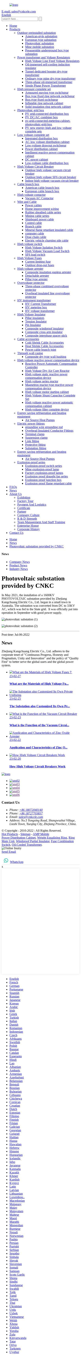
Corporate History (28, 529)
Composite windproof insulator (44, 328)
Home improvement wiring (42, 208)
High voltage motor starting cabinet (47, 392)
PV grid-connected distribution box (47, 113)
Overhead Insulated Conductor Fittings (49, 430)
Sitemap (25, 834)
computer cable (34, 233)
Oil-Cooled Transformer (26, 844)
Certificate (23, 508)
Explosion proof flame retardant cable (48, 483)
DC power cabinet (36, 159)
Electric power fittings (31, 423)
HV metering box (36, 307)
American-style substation (41, 36)
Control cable (33, 223)
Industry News (18, 569)
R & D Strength (27, 518)
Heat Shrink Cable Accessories (44, 346)
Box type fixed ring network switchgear (50, 96)
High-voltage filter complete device (47, 409)
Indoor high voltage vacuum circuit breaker (52, 180)
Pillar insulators (34, 318)
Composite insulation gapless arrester (48, 272)
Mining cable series (37, 215)
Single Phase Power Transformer (45, 85)
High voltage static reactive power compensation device (46, 376)
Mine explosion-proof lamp (42, 469)
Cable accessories (28, 339)
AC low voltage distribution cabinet (47, 142)
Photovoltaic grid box (30, 110)
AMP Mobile (41, 834)
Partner (21, 511)
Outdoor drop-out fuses (39, 265)
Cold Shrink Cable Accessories (44, 342)
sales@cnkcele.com (31, 817)
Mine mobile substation (39, 47)
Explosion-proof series (31, 462)
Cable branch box (28, 184)
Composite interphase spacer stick (46, 335)
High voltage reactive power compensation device (48, 360)
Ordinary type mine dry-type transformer (50, 78)
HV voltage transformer (40, 311)
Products (14, 29)
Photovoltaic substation (39, 43)
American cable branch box (42, 187)
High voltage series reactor (41, 381)
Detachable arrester (37, 275)
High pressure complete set (34, 89)
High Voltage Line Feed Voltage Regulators (52, 61)
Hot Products (10, 834)
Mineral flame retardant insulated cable (49, 230)
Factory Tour (25, 501)
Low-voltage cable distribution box (47, 163)
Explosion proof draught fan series (46, 476)
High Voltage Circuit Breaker (35, 166)
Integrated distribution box (41, 138)
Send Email (9, 851)
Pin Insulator (33, 325)
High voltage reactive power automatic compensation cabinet (49, 404)
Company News (19, 561)
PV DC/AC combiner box (41, 117)
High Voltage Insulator (31, 314)
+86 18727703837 (31, 813)
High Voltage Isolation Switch (44, 247)
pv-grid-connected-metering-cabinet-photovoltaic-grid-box (47, 122)
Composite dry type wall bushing (45, 356)
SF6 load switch (35, 254)
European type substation (40, 39)
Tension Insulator (36, 321)
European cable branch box (42, 191)
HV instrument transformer (34, 300)
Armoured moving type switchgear (46, 92)
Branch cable (33, 226)
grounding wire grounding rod (44, 427)
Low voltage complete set (33, 135)
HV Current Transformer (40, 304)
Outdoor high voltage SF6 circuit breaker (50, 177)
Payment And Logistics (31, 504)
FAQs (13, 487)
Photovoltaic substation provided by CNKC (36, 546)
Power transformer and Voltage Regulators (43, 57)
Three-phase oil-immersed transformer (48, 82)
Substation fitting (35, 448)
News (13, 490)
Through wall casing (30, 353)
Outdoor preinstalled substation (36, 32)
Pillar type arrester (36, 279)
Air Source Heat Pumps (40, 420)
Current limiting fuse (38, 261)
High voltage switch (29, 244)
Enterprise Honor (28, 525)
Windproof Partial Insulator (32, 841)
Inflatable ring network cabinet (44, 103)
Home (13, 25)
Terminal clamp (34, 434)
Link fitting (32, 441)
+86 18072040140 (31, 810)
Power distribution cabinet (41, 149)
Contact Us (16, 532)
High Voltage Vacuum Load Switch (47, 251)
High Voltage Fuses (29, 258)
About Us (15, 494)
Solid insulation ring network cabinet (48, 106)
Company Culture (28, 515)
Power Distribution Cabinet (19, 837)
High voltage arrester (30, 268)
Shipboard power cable (39, 219)
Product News (18, 565)
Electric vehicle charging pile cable (46, 240)
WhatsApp (16, 862)
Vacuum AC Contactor (39, 198)
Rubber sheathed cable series (43, 212)
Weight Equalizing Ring (52, 837)
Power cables (33, 205)
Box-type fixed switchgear (41, 99)
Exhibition (23, 497)
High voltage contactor (31, 194)
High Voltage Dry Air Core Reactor (47, 370)
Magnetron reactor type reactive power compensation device (49, 386)
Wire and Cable (27, 201)
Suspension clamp (36, 437)
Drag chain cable (35, 237)
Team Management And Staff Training (41, 522)
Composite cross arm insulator (44, 332)
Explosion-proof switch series (43, 465)
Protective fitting (35, 444)
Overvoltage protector (30, 282)
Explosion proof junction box (43, 480)
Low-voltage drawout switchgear (45, 145)
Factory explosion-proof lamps (44, 473)
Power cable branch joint (40, 349)
